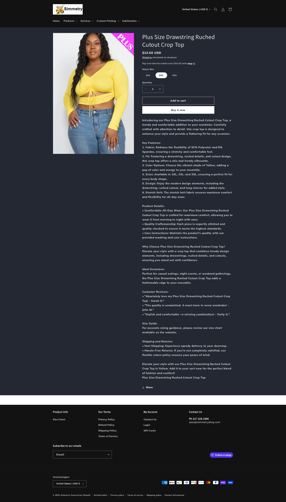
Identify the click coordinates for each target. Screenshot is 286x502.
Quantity (147, 82)
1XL (150, 76)
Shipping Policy (107, 430)
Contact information (174, 495)
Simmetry (65, 495)
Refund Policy (106, 425)
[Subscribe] (108, 454)
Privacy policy (117, 495)
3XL (176, 76)
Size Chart (59, 419)
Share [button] (149, 387)
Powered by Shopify (81, 495)
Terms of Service (108, 436)
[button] (70, 21)
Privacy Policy (106, 419)
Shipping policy (154, 495)
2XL (161, 75)
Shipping (147, 57)
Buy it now (178, 110)
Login (147, 425)
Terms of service (135, 495)
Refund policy (100, 495)
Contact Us (150, 419)
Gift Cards (150, 430)
